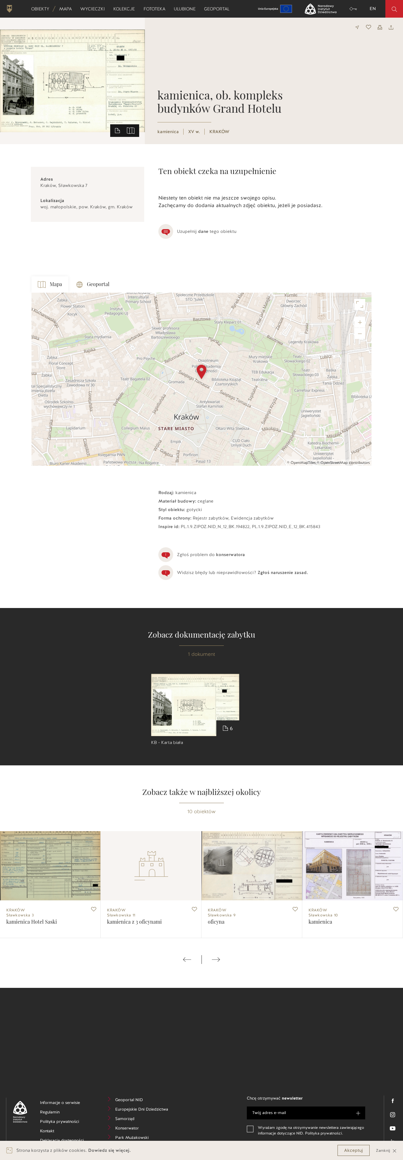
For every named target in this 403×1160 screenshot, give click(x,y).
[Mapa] (130, 130)
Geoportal (219, 9)
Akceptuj (353, 1150)
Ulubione (187, 9)
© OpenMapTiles (301, 462)
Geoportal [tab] (98, 284)
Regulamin (59, 1113)
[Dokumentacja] (117, 130)
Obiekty (42, 9)
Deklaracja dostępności (65, 1141)
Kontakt (56, 1132)
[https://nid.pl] (17, 1112)
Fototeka (156, 9)
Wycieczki (94, 9)
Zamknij (383, 1150)
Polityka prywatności (65, 1122)
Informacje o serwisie (65, 1103)
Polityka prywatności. (324, 1133)
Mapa (67, 9)
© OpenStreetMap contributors (343, 462)
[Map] (201, 379)
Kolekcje (126, 9)
